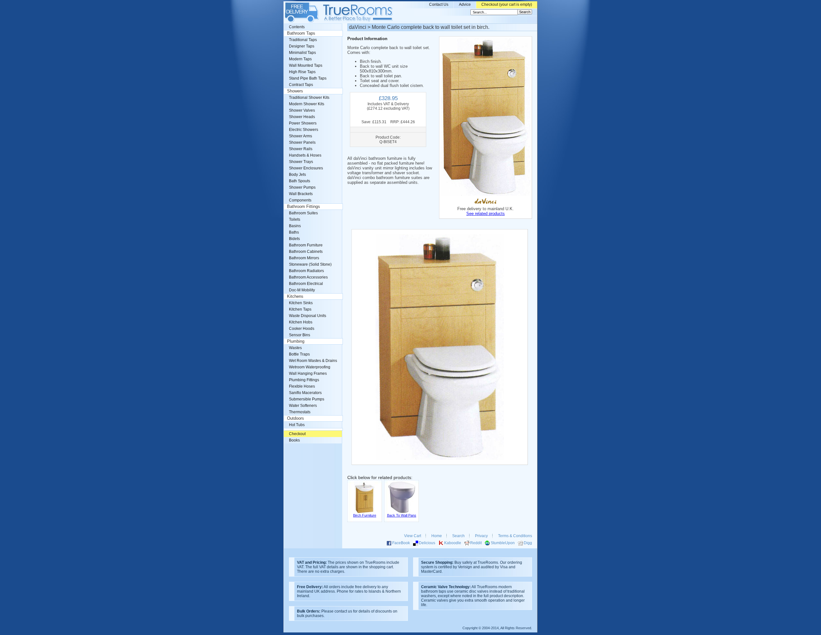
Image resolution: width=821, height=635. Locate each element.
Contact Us (438, 4)
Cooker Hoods (301, 328)
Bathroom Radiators (306, 271)
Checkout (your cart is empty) (506, 4)
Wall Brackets (301, 194)
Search (458, 536)
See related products (485, 213)
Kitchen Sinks (301, 303)
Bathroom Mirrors (304, 258)
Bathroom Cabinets (306, 251)
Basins (295, 226)
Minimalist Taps (302, 52)
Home (436, 536)
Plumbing (295, 341)
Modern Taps (300, 59)
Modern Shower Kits (306, 104)
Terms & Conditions (515, 536)
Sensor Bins (299, 335)
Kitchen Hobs (300, 322)
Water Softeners (303, 405)
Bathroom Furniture (306, 245)
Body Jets (297, 174)
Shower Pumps (302, 187)
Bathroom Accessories (308, 277)
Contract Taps (301, 84)
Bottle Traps (299, 354)
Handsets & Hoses (305, 155)
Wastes (295, 348)
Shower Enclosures (306, 168)
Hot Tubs (297, 425)
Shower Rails (300, 149)
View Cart (412, 536)
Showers (295, 91)
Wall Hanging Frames (308, 373)
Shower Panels (302, 142)
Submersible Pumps (306, 399)
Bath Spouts (299, 181)
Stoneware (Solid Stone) (310, 264)
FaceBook (401, 543)
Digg (528, 543)
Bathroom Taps (301, 33)
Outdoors (295, 418)
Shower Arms (300, 136)
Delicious (427, 543)
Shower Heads (302, 117)
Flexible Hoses (302, 386)
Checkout (297, 434)
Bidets (294, 238)
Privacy (481, 536)
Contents (297, 27)
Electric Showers (303, 129)
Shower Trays (301, 161)
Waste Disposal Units (307, 315)
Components (300, 200)
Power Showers (303, 123)
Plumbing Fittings (304, 380)
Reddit (476, 543)
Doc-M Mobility (302, 290)
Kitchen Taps (300, 309)
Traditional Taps (303, 40)
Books (294, 440)
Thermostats (299, 412)
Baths (294, 232)
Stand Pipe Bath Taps (307, 78)
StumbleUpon (503, 543)
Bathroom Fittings (303, 206)
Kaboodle (452, 543)
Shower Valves (302, 110)
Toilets (294, 219)
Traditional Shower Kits (309, 97)
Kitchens (295, 296)
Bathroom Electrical (306, 283)
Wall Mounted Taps (305, 65)
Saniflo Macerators (305, 392)
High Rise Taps (302, 72)
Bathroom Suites (303, 213)
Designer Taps (301, 46)
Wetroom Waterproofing (309, 367)
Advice (465, 4)
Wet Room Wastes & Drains (313, 360)
